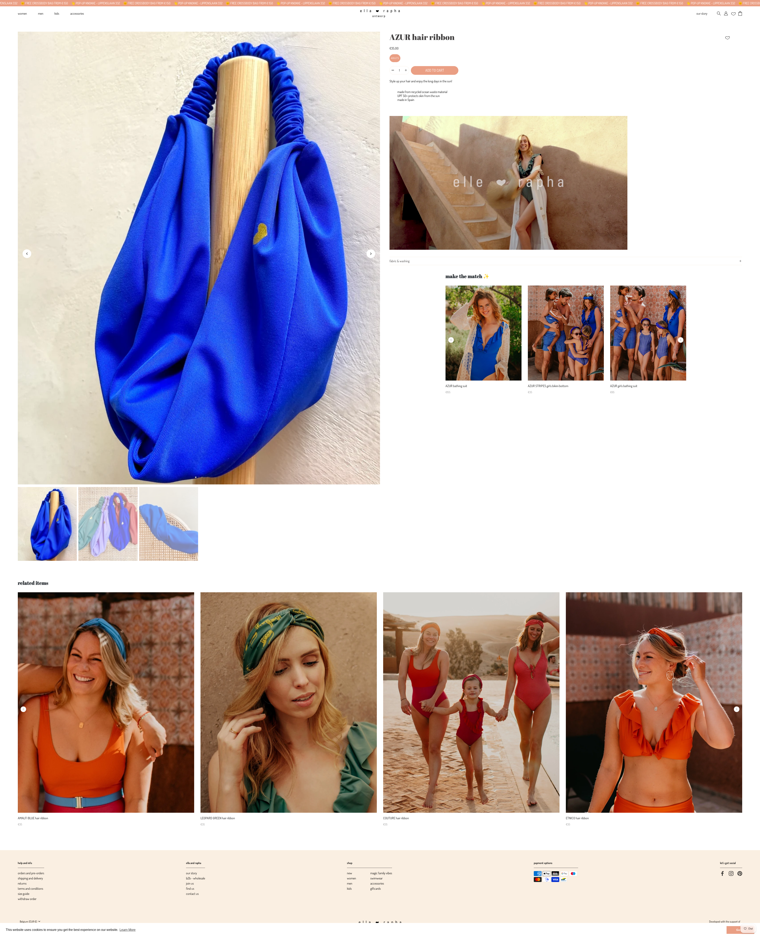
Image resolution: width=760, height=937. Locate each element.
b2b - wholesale (195, 878)
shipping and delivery (30, 878)
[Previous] (451, 340)
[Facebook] (722, 873)
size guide (23, 894)
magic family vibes (381, 873)
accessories (377, 883)
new (349, 873)
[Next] (680, 340)
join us (190, 883)
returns (22, 883)
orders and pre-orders (31, 873)
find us (190, 888)
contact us (192, 894)
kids (349, 888)
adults (395, 58)
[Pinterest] (739, 873)
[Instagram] (731, 873)
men (349, 883)
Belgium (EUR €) (28, 921)
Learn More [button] (128, 929)
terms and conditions (30, 888)
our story (191, 873)
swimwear (376, 878)
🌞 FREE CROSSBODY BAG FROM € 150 (89, 3)
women (351, 878)
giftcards (375, 888)
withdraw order (27, 899)
